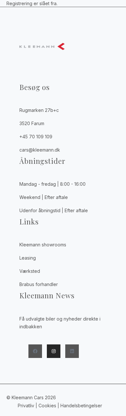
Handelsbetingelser (81, 405)
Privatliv (26, 405)
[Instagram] (53, 351)
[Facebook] (35, 351)
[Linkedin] (72, 351)
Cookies (47, 405)
